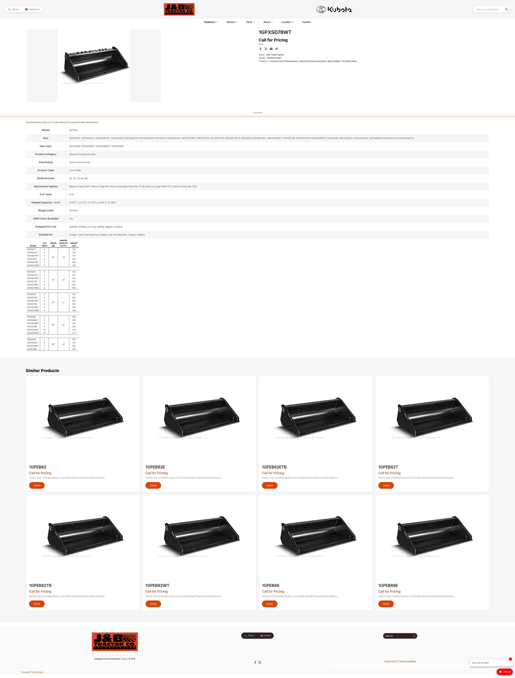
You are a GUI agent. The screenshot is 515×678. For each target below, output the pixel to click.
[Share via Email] (271, 48)
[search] (507, 9)
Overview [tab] (257, 112)
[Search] (414, 635)
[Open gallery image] (94, 66)
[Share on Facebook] (260, 48)
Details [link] (37, 485)
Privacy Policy (391, 661)
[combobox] (492, 9)
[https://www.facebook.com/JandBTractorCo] (255, 662)
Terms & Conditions (407, 661)
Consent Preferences (32, 672)
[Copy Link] (276, 48)
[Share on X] (265, 48)
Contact (306, 22)
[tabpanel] (141, 66)
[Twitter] (259, 662)
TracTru (124, 659)
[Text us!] (504, 672)
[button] (13, 9)
